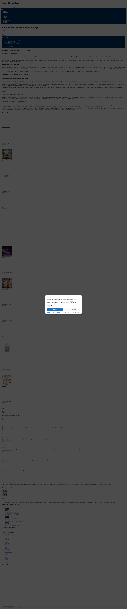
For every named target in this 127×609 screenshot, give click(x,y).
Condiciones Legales (75, 312)
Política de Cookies (51, 312)
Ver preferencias (72, 309)
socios (71, 301)
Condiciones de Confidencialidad (63, 312)
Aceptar (55, 309)
